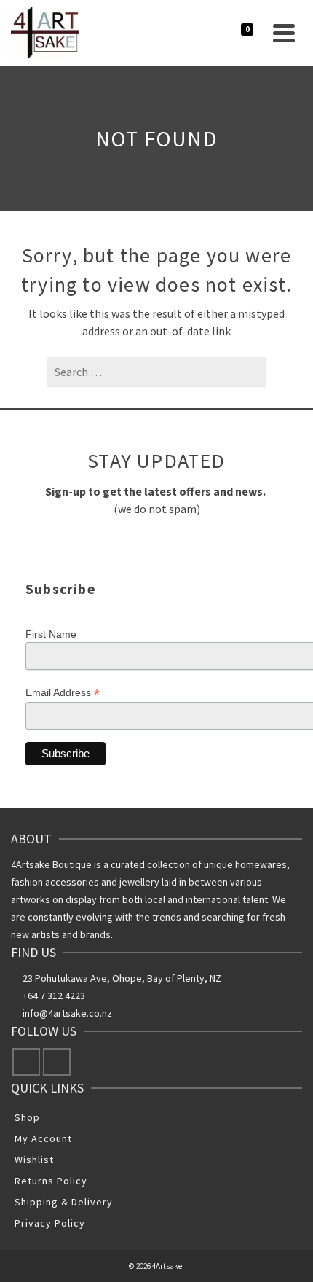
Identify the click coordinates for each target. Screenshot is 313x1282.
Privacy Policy (50, 1223)
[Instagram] (57, 1062)
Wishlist (34, 1159)
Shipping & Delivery (64, 1201)
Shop (27, 1117)
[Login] (206, 33)
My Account (43, 1138)
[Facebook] (26, 1062)
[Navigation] (284, 33)
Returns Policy (51, 1180)
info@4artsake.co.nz (67, 1013)
